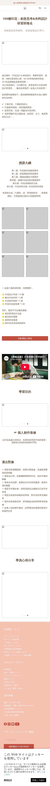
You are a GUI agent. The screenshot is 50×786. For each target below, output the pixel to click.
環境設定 (8, 780)
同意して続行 (38, 780)
